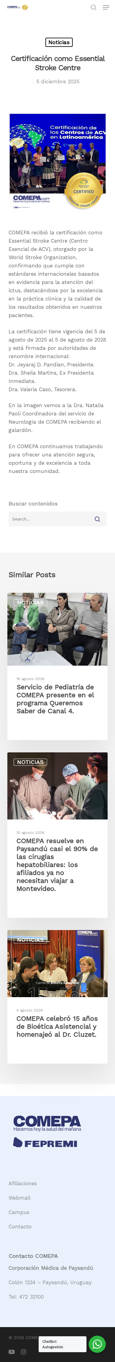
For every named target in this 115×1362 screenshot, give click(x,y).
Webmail (19, 1198)
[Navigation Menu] (106, 7)
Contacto (20, 1227)
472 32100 (31, 1297)
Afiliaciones (23, 1183)
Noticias (59, 42)
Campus (19, 1212)
